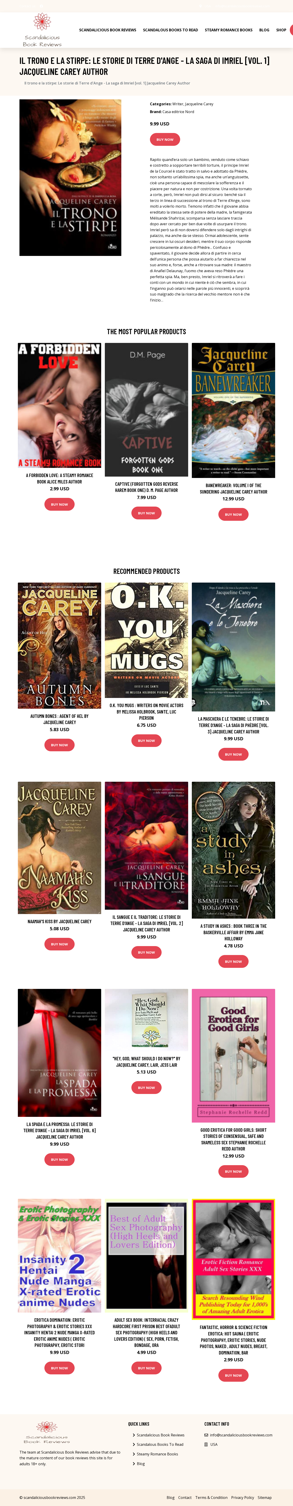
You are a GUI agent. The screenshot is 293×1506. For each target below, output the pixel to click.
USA (208, 6)
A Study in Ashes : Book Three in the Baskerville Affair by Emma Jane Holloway (234, 932)
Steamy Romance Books (228, 30)
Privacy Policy (242, 1497)
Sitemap (265, 1497)
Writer (177, 103)
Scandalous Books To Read (170, 30)
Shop (281, 30)
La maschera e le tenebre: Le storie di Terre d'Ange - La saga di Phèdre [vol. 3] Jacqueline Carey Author (233, 725)
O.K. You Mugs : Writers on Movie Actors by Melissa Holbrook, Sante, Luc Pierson (146, 711)
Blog (264, 30)
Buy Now (165, 139)
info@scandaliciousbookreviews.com (242, 6)
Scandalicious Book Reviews (107, 30)
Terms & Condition (211, 1497)
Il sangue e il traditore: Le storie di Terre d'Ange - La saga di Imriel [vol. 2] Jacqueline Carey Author (146, 923)
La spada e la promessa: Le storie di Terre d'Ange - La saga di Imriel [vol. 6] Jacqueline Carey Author (59, 1130)
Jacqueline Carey (199, 103)
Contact (185, 1497)
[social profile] (41, 6)
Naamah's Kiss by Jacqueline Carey (60, 921)
